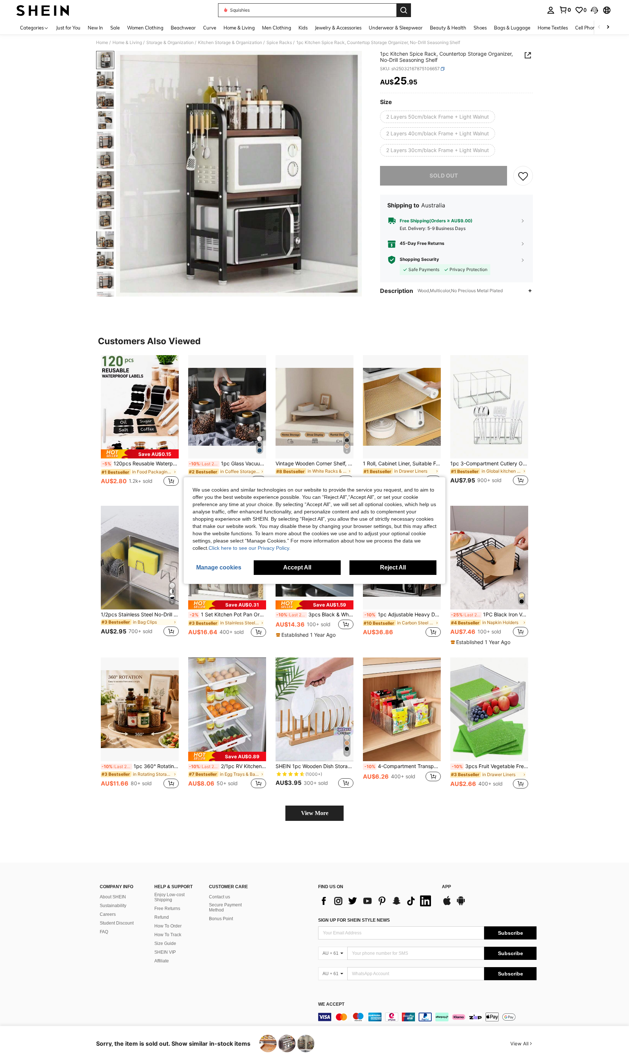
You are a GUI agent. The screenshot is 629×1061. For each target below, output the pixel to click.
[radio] (437, 117)
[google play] (461, 904)
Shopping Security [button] (419, 259)
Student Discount (117, 923)
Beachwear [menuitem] (183, 28)
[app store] (447, 904)
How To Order (168, 926)
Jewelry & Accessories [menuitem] (338, 28)
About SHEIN (113, 896)
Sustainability (113, 905)
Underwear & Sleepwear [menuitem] (396, 28)
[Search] (403, 10)
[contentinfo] (427, 1017)
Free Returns (167, 908)
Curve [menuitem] (209, 28)
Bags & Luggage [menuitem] (512, 28)
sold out (444, 175)
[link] (565, 9)
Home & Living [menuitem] (239, 28)
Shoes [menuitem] (480, 28)
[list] (376, 900)
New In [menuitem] (95, 28)
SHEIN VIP (165, 952)
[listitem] (140, 424)
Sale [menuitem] (115, 28)
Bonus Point (221, 918)
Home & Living (127, 42)
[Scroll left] (599, 27)
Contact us (219, 896)
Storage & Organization (170, 42)
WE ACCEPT (331, 1004)
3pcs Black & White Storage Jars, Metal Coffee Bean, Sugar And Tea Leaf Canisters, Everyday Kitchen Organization (314, 614)
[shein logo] (42, 10)
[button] (594, 10)
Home (102, 42)
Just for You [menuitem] (68, 28)
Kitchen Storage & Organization (230, 42)
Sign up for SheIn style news (354, 920)
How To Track (167, 934)
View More (314, 813)
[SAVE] (523, 176)
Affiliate (161, 960)
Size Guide (165, 943)
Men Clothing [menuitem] (276, 28)
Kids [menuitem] (303, 28)
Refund (161, 917)
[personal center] (550, 10)
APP (446, 887)
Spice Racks (279, 42)
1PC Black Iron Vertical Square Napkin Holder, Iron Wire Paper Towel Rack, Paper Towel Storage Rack (489, 614)
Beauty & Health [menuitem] (448, 28)
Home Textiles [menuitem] (553, 28)
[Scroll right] (607, 27)
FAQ (104, 931)
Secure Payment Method (225, 907)
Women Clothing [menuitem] (145, 28)
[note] (140, 453)
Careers (108, 914)
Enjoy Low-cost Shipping (169, 897)
